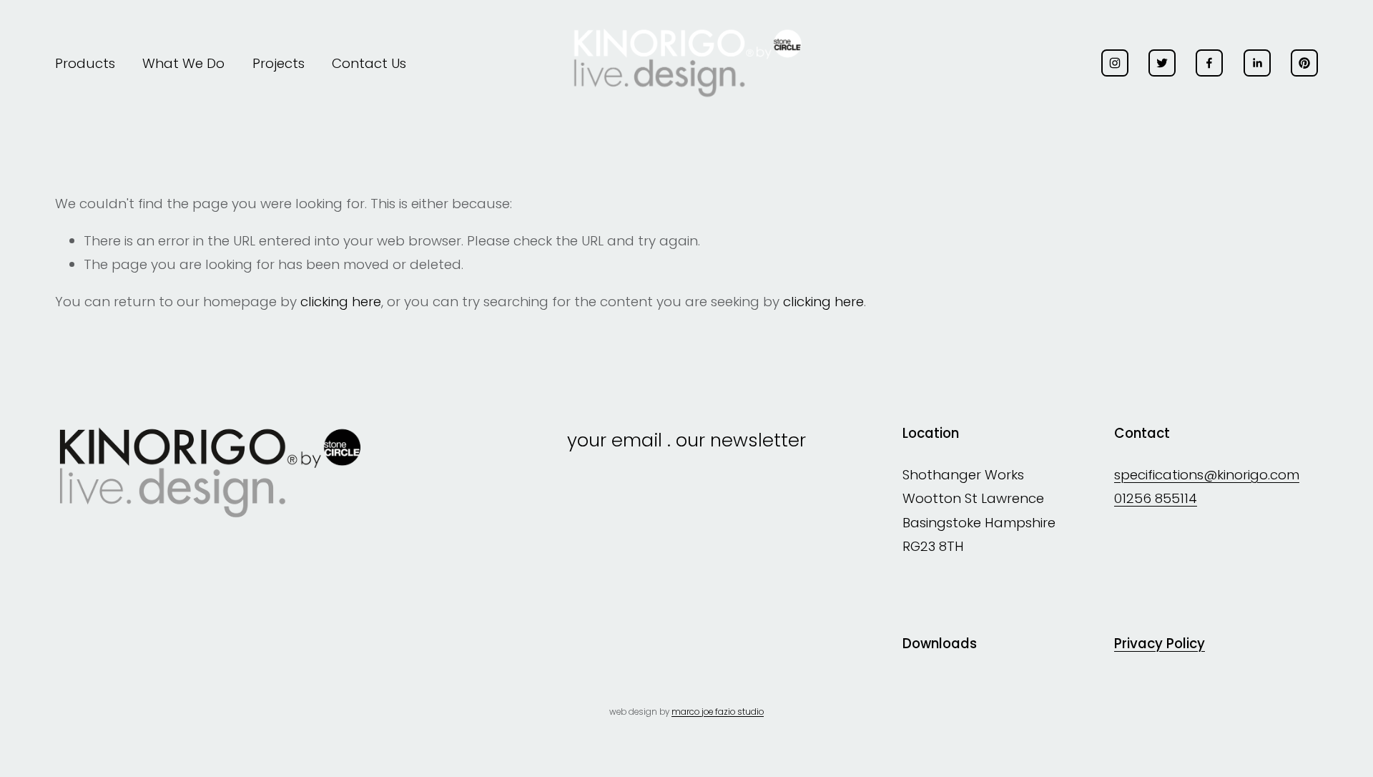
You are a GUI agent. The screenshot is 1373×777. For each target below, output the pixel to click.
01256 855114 (1155, 498)
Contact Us (369, 63)
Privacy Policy (1159, 644)
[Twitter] (1162, 63)
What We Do (183, 63)
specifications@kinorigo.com (1206, 474)
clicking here (340, 301)
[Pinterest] (1304, 63)
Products (85, 63)
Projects (278, 63)
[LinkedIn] (1257, 63)
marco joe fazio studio (717, 712)
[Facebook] (1209, 63)
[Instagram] (1114, 63)
